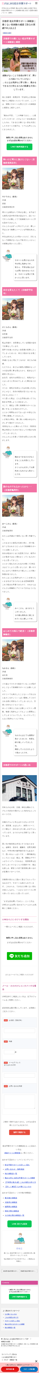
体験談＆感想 (7, 33)
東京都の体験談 (11, 1198)
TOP (16, 1339)
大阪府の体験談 (11, 1202)
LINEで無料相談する (19, 147)
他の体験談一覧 (11, 1174)
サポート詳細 (28, 1369)
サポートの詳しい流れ (12, 1321)
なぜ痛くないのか (11, 1314)
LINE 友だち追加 (19, 1224)
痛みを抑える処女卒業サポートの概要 (20, 1178)
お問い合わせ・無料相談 (14, 1169)
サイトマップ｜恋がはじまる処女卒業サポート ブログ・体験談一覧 (9, 1357)
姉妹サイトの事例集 (12, 1153)
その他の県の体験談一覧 (14, 1215)
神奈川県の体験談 (12, 1211)
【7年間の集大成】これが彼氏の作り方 (20, 1182)
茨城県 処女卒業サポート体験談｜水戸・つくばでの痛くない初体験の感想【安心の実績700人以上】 (29, 1271)
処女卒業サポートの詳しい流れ (17, 1165)
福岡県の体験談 (11, 1207)
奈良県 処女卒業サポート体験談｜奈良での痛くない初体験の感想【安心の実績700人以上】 (11, 1271)
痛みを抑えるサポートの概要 (14, 1324)
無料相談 (9, 1369)
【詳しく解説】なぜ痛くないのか (18, 1187)
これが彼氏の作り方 (11, 1317)
